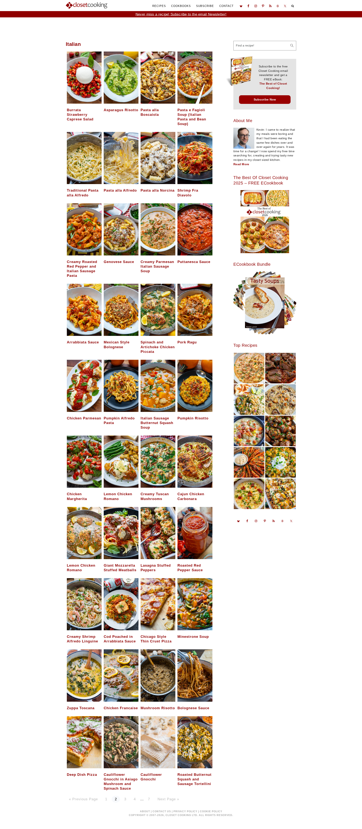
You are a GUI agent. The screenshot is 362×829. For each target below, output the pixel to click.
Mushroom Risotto (158, 708)
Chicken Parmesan (84, 418)
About (145, 811)
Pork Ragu (187, 342)
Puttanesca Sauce (193, 262)
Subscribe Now (265, 99)
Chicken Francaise (121, 708)
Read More (241, 164)
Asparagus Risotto (121, 110)
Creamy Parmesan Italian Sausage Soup (157, 266)
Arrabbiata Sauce (83, 342)
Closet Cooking (87, 5)
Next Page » (168, 799)
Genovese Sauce (119, 262)
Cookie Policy (211, 811)
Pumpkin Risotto (192, 418)
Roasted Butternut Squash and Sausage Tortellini (194, 779)
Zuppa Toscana (80, 708)
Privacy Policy (185, 811)
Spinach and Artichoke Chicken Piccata (158, 346)
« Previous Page (83, 799)
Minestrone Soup (193, 637)
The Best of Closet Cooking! (273, 86)
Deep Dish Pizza (82, 775)
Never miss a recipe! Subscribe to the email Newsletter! (181, 14)
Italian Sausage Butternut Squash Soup (157, 422)
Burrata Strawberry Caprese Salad (80, 114)
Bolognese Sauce (193, 708)
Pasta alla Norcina (158, 190)
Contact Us (162, 811)
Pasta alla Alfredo (120, 190)
